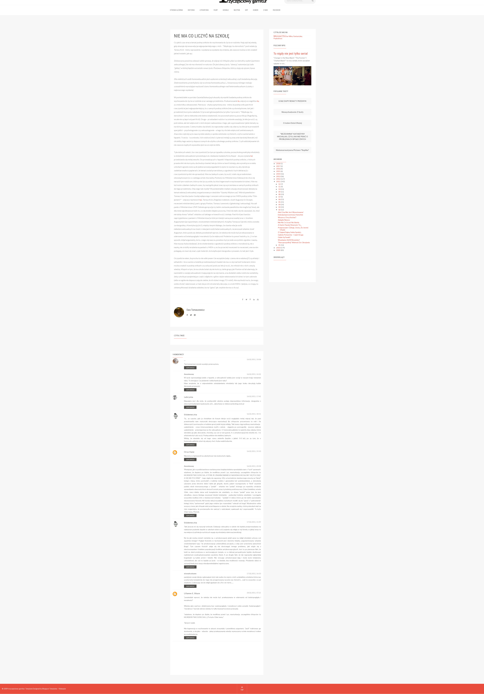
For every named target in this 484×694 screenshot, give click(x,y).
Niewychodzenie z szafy (292, 112)
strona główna (176, 10)
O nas (265, 10)
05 (279, 202)
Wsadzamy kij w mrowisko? (289, 240)
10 (279, 189)
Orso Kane (189, 452)
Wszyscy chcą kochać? (287, 217)
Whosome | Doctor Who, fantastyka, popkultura (288, 37)
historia (191, 10)
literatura (204, 10)
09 (279, 192)
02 (279, 210)
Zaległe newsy (284, 220)
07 (279, 197)
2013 (278, 176)
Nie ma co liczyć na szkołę (288, 222)
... (185, 360)
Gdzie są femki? (284, 237)
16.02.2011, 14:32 (254, 374)
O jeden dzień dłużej (292, 123)
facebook (276, 10)
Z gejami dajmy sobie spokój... (290, 232)
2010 (278, 248)
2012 (278, 179)
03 (279, 207)
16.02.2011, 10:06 (254, 359)
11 (279, 187)
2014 (278, 174)
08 (279, 194)
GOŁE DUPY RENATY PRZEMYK (292, 101)
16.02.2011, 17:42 (254, 396)
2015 (278, 171)
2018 (278, 163)
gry (246, 10)
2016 (278, 169)
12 (279, 184)
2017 (278, 166)
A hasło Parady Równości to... (290, 225)
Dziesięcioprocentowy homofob (290, 215)
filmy (216, 10)
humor (255, 10)
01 (279, 245)
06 (279, 199)
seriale (226, 10)
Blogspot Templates (49, 689)
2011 (278, 181)
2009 (278, 250)
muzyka (237, 10)
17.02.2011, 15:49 (254, 522)
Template (28, 689)
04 (279, 204)
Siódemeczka (190, 414)
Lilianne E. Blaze (192, 593)
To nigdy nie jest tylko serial (291, 53)
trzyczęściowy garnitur (16, 689)
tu (238, 101)
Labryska (188, 397)
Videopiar (62, 689)
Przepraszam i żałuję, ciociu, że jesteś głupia (293, 228)
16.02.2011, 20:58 (254, 466)
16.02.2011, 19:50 (254, 451)
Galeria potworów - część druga (290, 235)
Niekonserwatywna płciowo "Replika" (292, 150)
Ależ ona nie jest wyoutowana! (291, 212)
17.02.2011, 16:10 (254, 574)
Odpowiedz (190, 368)
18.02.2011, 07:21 (254, 593)
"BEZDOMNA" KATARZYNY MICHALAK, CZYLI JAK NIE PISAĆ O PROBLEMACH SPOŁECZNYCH (292, 136)
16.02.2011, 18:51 (254, 414)
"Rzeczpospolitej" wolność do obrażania (294, 242)
